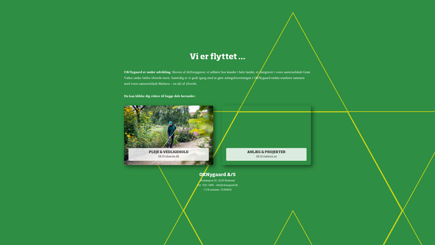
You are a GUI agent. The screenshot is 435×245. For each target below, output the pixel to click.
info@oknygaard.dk (227, 185)
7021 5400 (208, 185)
